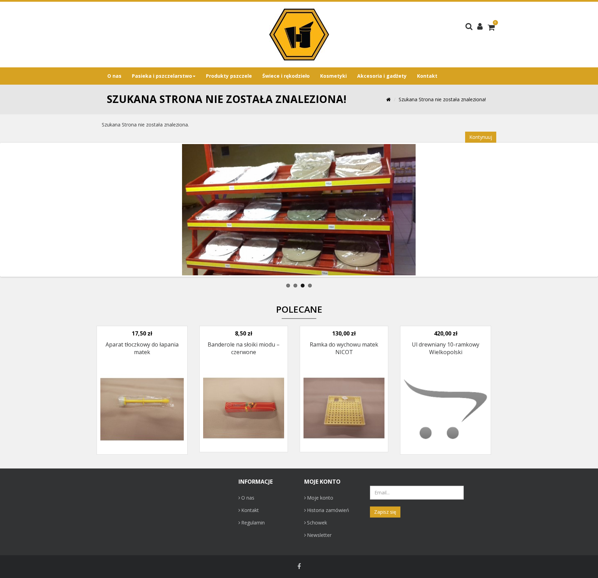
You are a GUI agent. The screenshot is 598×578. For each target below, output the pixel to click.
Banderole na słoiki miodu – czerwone (244, 348)
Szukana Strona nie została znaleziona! (442, 99)
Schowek (317, 522)
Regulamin (253, 522)
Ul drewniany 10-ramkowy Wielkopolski (445, 348)
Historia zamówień (328, 510)
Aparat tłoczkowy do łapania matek (142, 348)
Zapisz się (385, 512)
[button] (480, 26)
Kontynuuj (480, 137)
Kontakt (250, 510)
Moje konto (320, 497)
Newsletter (319, 535)
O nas (247, 497)
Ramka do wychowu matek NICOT (344, 348)
